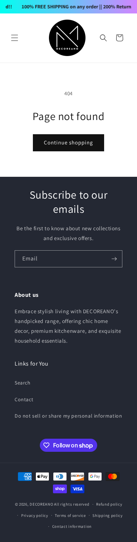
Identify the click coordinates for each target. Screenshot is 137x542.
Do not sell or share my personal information (68, 416)
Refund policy (109, 504)
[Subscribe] (114, 258)
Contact (24, 399)
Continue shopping (68, 142)
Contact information (72, 526)
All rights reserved (71, 504)
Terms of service (70, 515)
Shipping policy (107, 515)
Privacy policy (34, 515)
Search (23, 382)
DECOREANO (41, 504)
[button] (15, 38)
